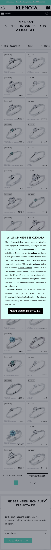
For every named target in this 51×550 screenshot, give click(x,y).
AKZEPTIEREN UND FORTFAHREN (25, 311)
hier (6, 304)
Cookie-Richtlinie (25, 268)
